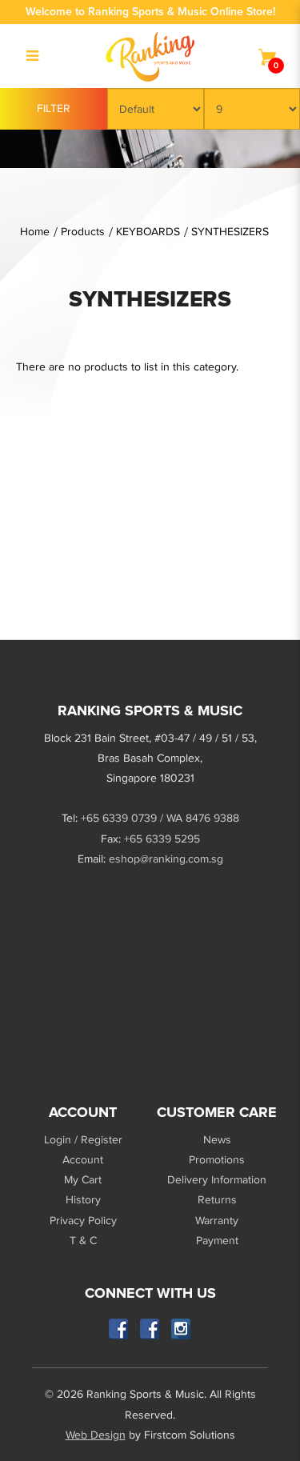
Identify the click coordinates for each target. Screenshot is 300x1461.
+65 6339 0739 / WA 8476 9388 (160, 818)
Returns (217, 1200)
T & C (83, 1240)
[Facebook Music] (119, 1329)
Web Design (96, 1435)
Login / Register (83, 1140)
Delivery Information (216, 1180)
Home (35, 231)
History (83, 1200)
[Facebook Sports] (150, 1329)
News (217, 1140)
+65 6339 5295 (162, 839)
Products (83, 231)
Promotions (217, 1160)
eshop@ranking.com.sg (166, 859)
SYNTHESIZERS (230, 231)
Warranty (216, 1220)
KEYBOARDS (148, 231)
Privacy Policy (83, 1220)
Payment (217, 1240)
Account (82, 1160)
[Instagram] (181, 1329)
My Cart (83, 1180)
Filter (53, 108)
